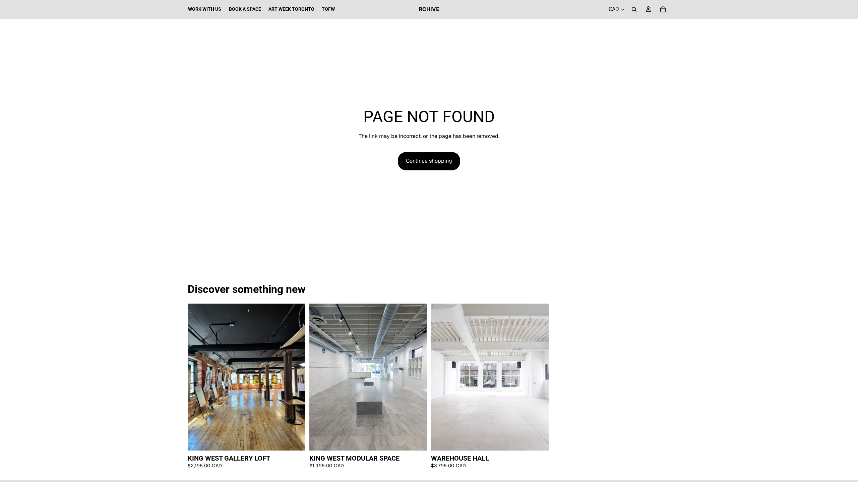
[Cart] (663, 9)
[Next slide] (295, 377)
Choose (300, 440)
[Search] (634, 9)
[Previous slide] (198, 377)
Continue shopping (429, 160)
